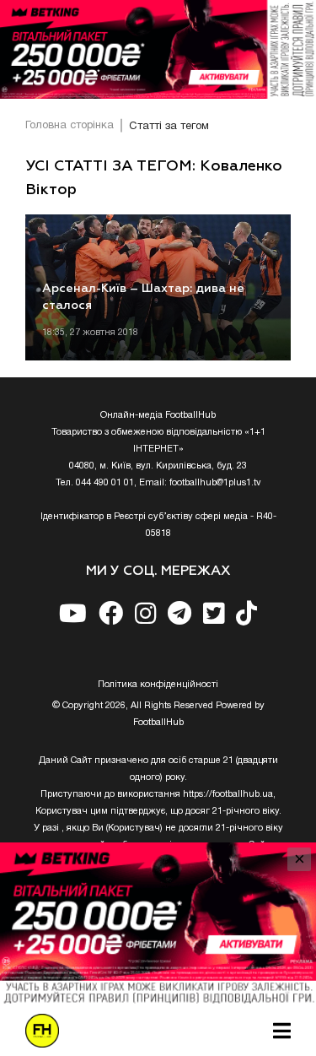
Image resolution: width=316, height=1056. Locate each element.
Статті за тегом (169, 127)
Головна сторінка (69, 126)
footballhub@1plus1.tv (215, 483)
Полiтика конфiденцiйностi (158, 684)
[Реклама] (158, 49)
